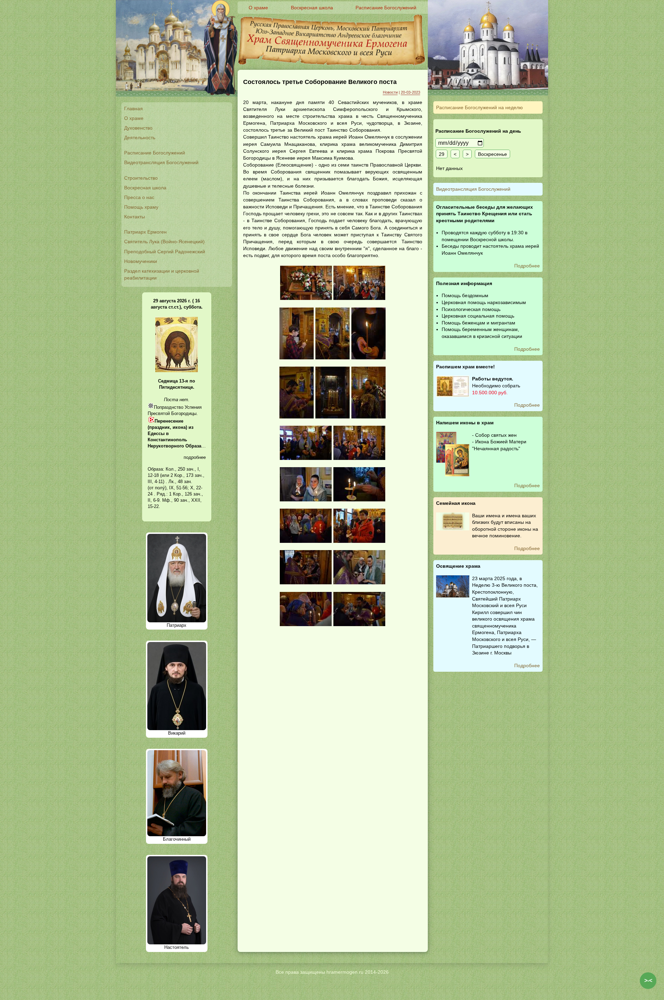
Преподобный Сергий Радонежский (164, 251)
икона (179, 427)
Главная (133, 108)
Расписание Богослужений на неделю (479, 107)
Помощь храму (141, 207)
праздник (159, 427)
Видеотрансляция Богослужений (161, 162)
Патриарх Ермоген (145, 232)
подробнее (195, 457)
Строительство (141, 178)
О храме (134, 118)
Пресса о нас (139, 197)
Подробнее (527, 265)
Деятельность (139, 137)
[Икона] (176, 370)
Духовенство (138, 128)
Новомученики (140, 261)
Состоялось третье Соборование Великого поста (320, 81)
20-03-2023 (410, 92)
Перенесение (169, 421)
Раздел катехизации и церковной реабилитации (161, 274)
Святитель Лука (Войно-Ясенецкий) (164, 241)
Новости (390, 92)
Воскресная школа (145, 187)
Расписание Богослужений (154, 152)
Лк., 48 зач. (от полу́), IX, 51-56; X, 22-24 (175, 488)
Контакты (134, 216)
